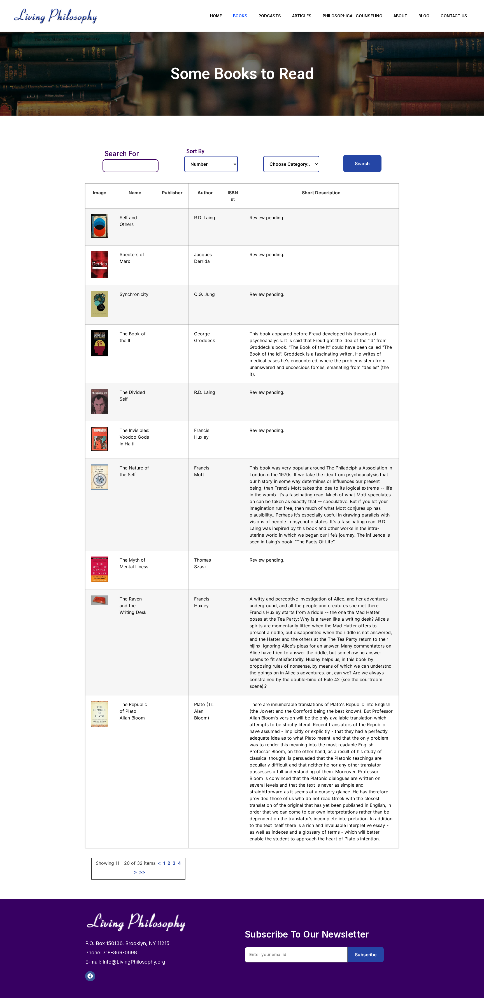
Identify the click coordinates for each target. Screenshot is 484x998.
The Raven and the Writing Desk (133, 605)
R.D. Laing (204, 217)
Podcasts (270, 15)
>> (142, 872)
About (400, 15)
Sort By (195, 151)
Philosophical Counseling (352, 15)
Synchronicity (134, 294)
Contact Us (454, 15)
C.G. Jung (204, 294)
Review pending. (267, 217)
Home (216, 15)
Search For (121, 154)
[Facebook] (90, 976)
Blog (423, 15)
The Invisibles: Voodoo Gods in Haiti (134, 437)
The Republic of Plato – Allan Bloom (133, 711)
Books (240, 15)
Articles (301, 15)
